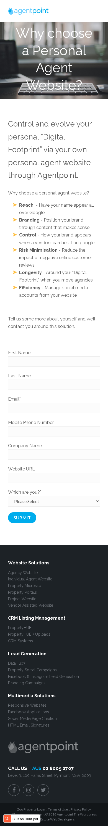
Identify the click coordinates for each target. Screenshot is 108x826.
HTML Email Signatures (28, 725)
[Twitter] (43, 790)
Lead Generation (27, 653)
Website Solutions (29, 562)
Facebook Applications (28, 712)
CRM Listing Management (36, 618)
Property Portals (22, 592)
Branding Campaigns (26, 683)
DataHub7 (16, 663)
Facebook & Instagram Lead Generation (43, 676)
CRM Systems (20, 641)
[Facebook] (14, 790)
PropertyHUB (20, 627)
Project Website (22, 599)
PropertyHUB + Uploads (29, 634)
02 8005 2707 (58, 768)
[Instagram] (28, 790)
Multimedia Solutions (32, 695)
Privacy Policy (81, 809)
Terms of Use (58, 809)
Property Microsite (24, 585)
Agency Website (23, 572)
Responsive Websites (27, 705)
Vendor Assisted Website (30, 605)
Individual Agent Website (30, 579)
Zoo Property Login (31, 809)
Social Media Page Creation (32, 718)
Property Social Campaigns (32, 670)
